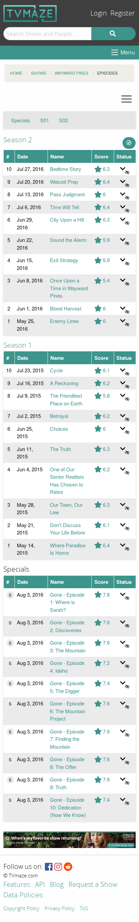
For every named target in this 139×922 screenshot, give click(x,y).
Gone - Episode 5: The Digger (67, 686)
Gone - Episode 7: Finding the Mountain (67, 739)
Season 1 (17, 345)
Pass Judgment (67, 194)
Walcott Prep (64, 181)
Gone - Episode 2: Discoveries (67, 626)
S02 (63, 120)
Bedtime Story (65, 168)
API (40, 885)
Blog (56, 885)
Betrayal (59, 415)
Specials (20, 120)
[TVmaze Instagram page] (58, 867)
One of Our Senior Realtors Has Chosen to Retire (67, 481)
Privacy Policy (60, 909)
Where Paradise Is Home (67, 549)
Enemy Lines (64, 320)
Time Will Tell (64, 206)
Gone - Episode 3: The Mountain (67, 646)
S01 (44, 120)
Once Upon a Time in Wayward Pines (69, 288)
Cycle (56, 370)
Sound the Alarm (68, 239)
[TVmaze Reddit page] (68, 867)
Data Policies (23, 895)
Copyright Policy (21, 909)
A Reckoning (64, 383)
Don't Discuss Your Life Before (67, 528)
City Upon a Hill (67, 219)
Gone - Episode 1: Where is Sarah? (67, 602)
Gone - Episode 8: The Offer (67, 762)
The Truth (60, 448)
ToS (84, 909)
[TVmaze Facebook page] (49, 867)
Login (98, 13)
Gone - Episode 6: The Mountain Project (67, 711)
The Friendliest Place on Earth (66, 399)
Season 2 (17, 139)
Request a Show (92, 885)
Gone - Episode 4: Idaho (67, 666)
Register (122, 13)
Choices (59, 428)
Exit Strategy (64, 260)
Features (16, 885)
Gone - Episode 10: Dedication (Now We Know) (68, 807)
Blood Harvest (65, 308)
